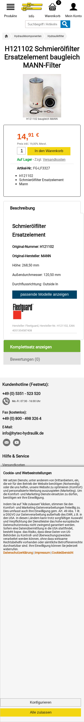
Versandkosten (54, 159)
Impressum (42, 552)
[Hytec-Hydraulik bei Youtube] (16, 443)
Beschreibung (22, 208)
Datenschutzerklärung (18, 552)
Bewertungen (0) (25, 359)
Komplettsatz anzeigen (31, 346)
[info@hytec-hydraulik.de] (6, 443)
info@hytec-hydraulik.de (23, 433)
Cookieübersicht (62, 552)
